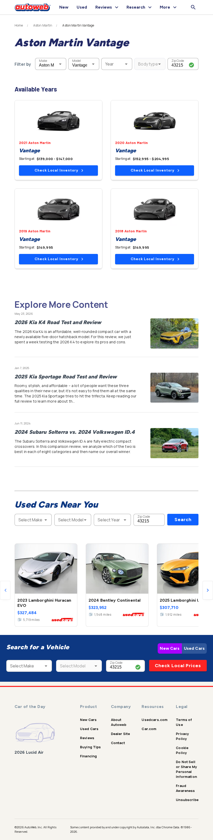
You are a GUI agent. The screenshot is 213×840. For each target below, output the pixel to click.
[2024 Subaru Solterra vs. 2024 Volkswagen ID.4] (174, 443)
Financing (88, 756)
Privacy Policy (182, 736)
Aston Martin (42, 25)
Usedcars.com (155, 719)
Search (183, 519)
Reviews (87, 738)
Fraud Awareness (185, 788)
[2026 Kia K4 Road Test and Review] (174, 333)
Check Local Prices (178, 665)
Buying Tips (90, 747)
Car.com (149, 728)
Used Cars (194, 648)
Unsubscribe (187, 799)
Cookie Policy (182, 750)
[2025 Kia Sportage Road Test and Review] (174, 388)
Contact (118, 742)
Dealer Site (120, 733)
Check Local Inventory (56, 170)
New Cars (169, 648)
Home (19, 25)
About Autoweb (118, 722)
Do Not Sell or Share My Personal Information (186, 769)
